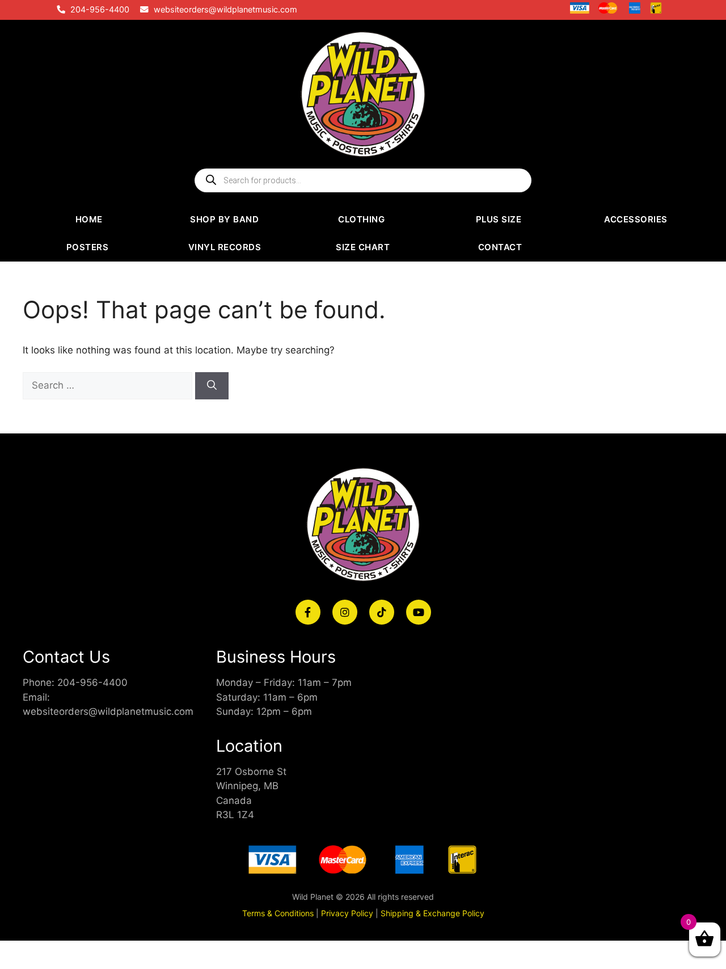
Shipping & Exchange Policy (432, 913)
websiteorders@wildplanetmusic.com (225, 10)
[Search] (212, 385)
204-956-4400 (99, 10)
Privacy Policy (347, 913)
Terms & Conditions (278, 913)
